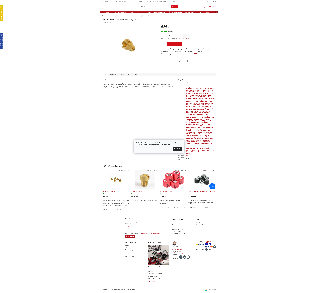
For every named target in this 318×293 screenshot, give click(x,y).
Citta (201, 92)
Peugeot (198, 150)
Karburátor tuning (129, 252)
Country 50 (189, 93)
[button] (116, 201)
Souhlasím (177, 149)
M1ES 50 (198, 98)
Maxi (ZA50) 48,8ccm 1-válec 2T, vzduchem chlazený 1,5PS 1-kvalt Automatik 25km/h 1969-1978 (198, 125)
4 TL (194, 87)
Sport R (194, 111)
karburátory (191, 48)
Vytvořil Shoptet (212, 289)
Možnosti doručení (184, 39)
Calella (193, 147)
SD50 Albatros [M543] (200, 108)
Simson (188, 152)
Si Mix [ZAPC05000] (198, 109)
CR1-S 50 (195, 93)
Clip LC (205, 92)
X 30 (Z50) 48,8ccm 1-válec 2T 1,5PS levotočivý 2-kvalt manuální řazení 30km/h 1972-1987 (200, 143)
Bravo (204, 88)
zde (170, 144)
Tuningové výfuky (129, 256)
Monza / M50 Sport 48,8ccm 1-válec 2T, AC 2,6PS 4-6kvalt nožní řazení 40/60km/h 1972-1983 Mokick (200, 140)
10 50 (187, 87)
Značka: (107, 22)
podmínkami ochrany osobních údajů (150, 233)
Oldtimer (210, 101)
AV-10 (210, 87)
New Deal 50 (191, 101)
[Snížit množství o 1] (166, 45)
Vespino (195, 114)
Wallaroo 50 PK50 (203, 114)
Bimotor (188, 147)
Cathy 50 (199, 90)
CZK (206, 1)
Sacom (212, 150)
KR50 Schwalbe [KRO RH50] (194, 95)
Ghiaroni (198, 147)
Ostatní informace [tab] (132, 74)
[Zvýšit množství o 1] (166, 43)
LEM (207, 147)
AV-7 (189, 88)
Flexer (200, 93)
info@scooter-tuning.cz (178, 253)
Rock (199, 103)
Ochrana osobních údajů (178, 233)
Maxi (192, 100)
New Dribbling (200, 101)
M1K (203, 98)
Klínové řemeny (129, 250)
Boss (196, 88)
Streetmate (189, 114)
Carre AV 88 (193, 90)
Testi (199, 152)
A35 (199, 87)
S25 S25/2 (207, 103)
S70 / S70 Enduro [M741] (202, 106)
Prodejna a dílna (150, 1)
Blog (174, 1)
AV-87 (192, 88)
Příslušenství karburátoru (193, 83)
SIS (192, 152)
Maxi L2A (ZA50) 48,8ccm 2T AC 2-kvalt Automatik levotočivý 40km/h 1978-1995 (200, 119)
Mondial (208, 148)
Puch (208, 150)
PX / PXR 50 (193, 117)
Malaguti (211, 147)
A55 (202, 87)
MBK (187, 148)
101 (191, 87)
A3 (196, 87)
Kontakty (174, 222)
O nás (140, 1)
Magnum (207, 98)
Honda (203, 147)
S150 (202, 103)
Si (191, 109)
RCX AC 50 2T (201, 117)
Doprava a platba (164, 1)
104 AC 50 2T (193, 116)
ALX (206, 87)
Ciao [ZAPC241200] (208, 90)
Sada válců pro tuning (130, 247)
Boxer (200, 88)
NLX (206, 101)
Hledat (174, 6)
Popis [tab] (104, 74)
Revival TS (194, 103)
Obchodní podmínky (177, 229)
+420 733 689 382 (177, 249)
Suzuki (196, 152)
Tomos (203, 152)
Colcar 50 (210, 92)
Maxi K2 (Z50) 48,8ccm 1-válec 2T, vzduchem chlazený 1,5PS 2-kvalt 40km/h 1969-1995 (200, 122)
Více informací (152, 281)
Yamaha (208, 152)
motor (195, 53)
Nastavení (141, 149)
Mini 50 (207, 100)
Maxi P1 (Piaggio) (199, 100)
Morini (188, 150)
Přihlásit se (130, 237)
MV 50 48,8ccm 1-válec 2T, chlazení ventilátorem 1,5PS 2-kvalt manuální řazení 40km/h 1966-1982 (198, 137)
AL (204, 87)
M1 (191, 98)
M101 (194, 98)
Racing (188, 103)
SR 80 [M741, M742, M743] (201, 112)
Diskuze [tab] (122, 74)
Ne (187, 155)
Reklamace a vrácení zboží (179, 231)
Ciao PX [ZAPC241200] (192, 92)
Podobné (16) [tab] (113, 74)
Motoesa (193, 150)
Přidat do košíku (175, 43)
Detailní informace (165, 56)
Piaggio (204, 150)
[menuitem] (105, 12)
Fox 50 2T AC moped (203, 116)
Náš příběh (199, 222)
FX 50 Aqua (206, 93)
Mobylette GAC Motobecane (198, 148)
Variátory (127, 245)
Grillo (211, 93)
